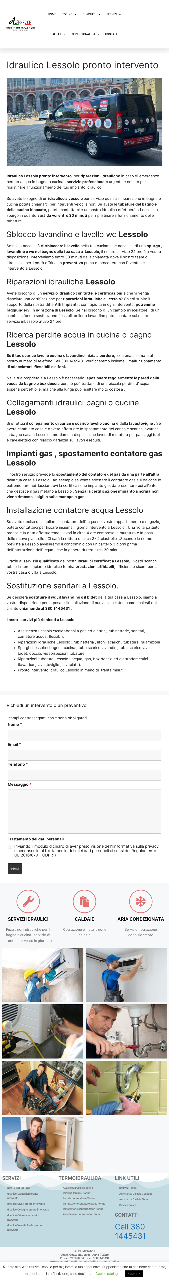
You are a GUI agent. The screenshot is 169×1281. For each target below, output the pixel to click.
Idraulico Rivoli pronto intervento (26, 1203)
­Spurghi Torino (128, 1188)
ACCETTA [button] (134, 1273)
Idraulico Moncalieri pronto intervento (22, 1196)
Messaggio (20, 784)
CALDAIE (84, 919)
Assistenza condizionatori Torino (82, 1214)
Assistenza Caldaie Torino (78, 1187)
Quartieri (89, 14)
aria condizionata (141, 919)
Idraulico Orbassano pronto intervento (23, 1217)
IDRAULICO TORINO (18, 1188)
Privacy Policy (127, 1205)
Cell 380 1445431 (130, 1231)
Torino (67, 14)
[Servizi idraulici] (28, 901)
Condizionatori (83, 34)
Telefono (18, 764)
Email (14, 744)
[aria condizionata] (140, 901)
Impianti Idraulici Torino (76, 1193)
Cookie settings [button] (107, 1274)
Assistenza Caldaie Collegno (135, 1193)
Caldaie (56, 34)
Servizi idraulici (28, 919)
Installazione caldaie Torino (79, 1198)
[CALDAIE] (84, 901)
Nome (15, 724)
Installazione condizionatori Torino (83, 1209)
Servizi (112, 14)
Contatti (111, 34)
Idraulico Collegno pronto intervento (28, 1209)
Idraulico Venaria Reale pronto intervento (24, 1227)
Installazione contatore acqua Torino (84, 1203)
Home (52, 14)
